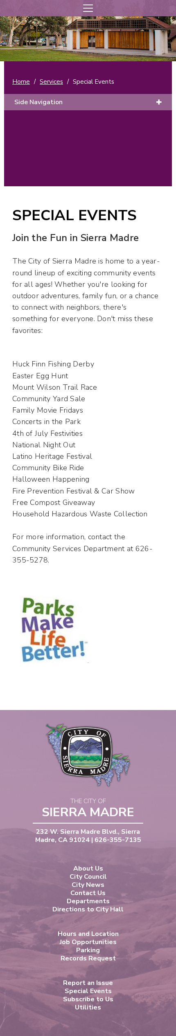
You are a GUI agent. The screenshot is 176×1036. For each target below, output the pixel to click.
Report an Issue (88, 982)
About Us (88, 868)
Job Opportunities (88, 942)
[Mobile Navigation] (88, 8)
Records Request (88, 958)
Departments (88, 901)
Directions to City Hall (88, 909)
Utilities (88, 1007)
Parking (88, 950)
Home (21, 82)
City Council (88, 876)
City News (88, 884)
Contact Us (88, 893)
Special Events (88, 991)
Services (51, 82)
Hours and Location (88, 933)
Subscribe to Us (88, 999)
